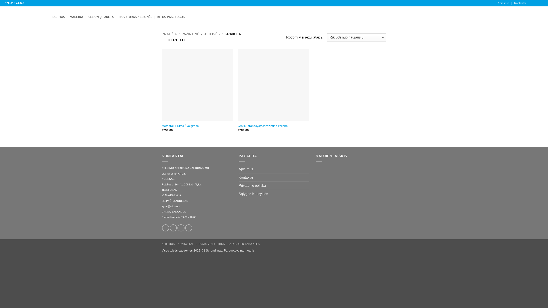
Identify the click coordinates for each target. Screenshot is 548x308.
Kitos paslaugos (171, 17)
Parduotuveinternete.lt (239, 250)
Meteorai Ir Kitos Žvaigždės (180, 125)
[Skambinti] (542, 3)
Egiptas (58, 17)
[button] (534, 17)
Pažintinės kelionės (201, 34)
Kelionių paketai (101, 17)
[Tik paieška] (543, 17)
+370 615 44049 (13, 3)
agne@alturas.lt (171, 206)
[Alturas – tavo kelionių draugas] (24, 17)
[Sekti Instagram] (534, 3)
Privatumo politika (252, 185)
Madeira (76, 17)
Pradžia (169, 34)
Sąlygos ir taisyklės (253, 194)
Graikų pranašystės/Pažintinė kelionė (263, 125)
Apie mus (503, 3)
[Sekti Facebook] (530, 3)
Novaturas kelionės (136, 17)
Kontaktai (520, 3)
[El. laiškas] (538, 3)
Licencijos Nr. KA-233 (174, 173)
